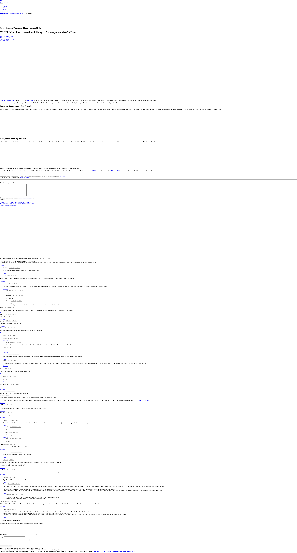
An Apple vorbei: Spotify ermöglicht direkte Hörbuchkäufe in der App (17, 203)
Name (2, 537)
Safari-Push (116, 551)
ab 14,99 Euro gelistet (114, 170)
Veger (10, 205)
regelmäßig (30, 100)
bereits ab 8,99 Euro (92, 170)
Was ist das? (62, 176)
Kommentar (3, 534)
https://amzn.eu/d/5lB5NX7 (142, 400)
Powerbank (6, 205)
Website (2, 543)
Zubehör (14, 205)
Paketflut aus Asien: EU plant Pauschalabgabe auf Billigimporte (15, 202)
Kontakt (5, 6)
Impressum (97, 551)
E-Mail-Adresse (4, 540)
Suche (4, 9)
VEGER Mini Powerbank (8, 100)
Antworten (2, 265)
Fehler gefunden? (24, 177)
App (4, 7)
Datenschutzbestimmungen (25, 198)
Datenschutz (107, 551)
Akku (1, 205)
